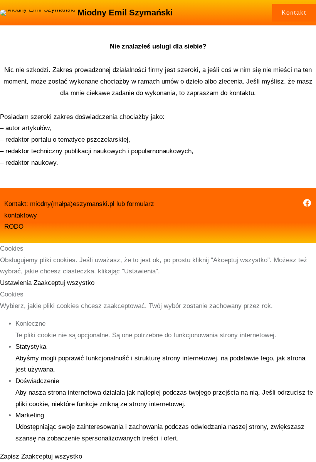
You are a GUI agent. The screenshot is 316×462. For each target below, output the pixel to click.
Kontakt (294, 12)
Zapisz (10, 456)
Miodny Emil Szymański (125, 12)
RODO (14, 226)
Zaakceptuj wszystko (64, 282)
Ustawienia (17, 282)
